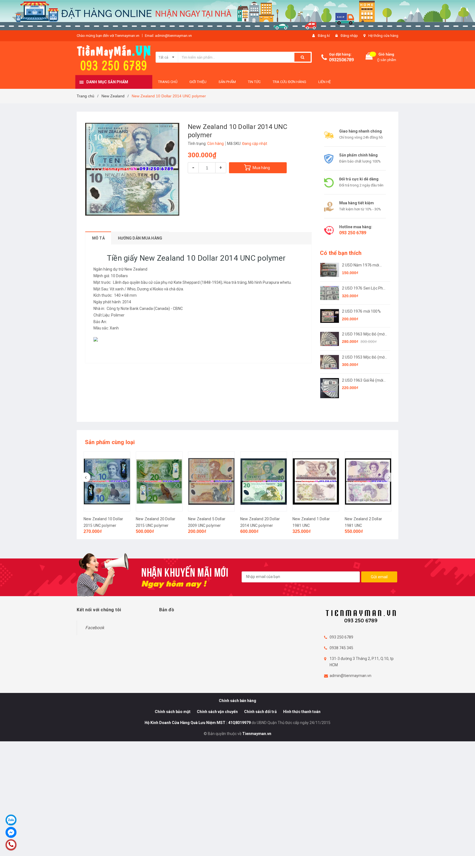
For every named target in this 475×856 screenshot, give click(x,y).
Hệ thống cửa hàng (383, 36)
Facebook (94, 627)
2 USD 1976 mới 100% (361, 311)
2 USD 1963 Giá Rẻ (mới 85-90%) (362, 380)
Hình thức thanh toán (302, 711)
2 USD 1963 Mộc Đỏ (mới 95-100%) (363, 334)
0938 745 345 (341, 648)
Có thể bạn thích (340, 253)
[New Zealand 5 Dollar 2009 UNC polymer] (211, 481)
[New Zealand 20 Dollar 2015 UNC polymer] (159, 481)
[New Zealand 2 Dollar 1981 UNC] (368, 481)
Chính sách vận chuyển (217, 711)
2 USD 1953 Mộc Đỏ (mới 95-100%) (363, 357)
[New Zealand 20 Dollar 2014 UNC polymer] (263, 481)
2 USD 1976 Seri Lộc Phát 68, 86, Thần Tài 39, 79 (364, 288)
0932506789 (341, 59)
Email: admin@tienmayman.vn (168, 36)
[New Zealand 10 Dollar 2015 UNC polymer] (107, 481)
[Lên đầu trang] (465, 845)
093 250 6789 (352, 232)
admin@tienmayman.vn (350, 675)
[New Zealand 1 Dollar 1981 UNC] (315, 481)
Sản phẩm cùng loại (110, 442)
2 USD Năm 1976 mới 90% (360, 265)
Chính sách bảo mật (172, 711)
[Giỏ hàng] (369, 57)
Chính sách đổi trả (260, 711)
